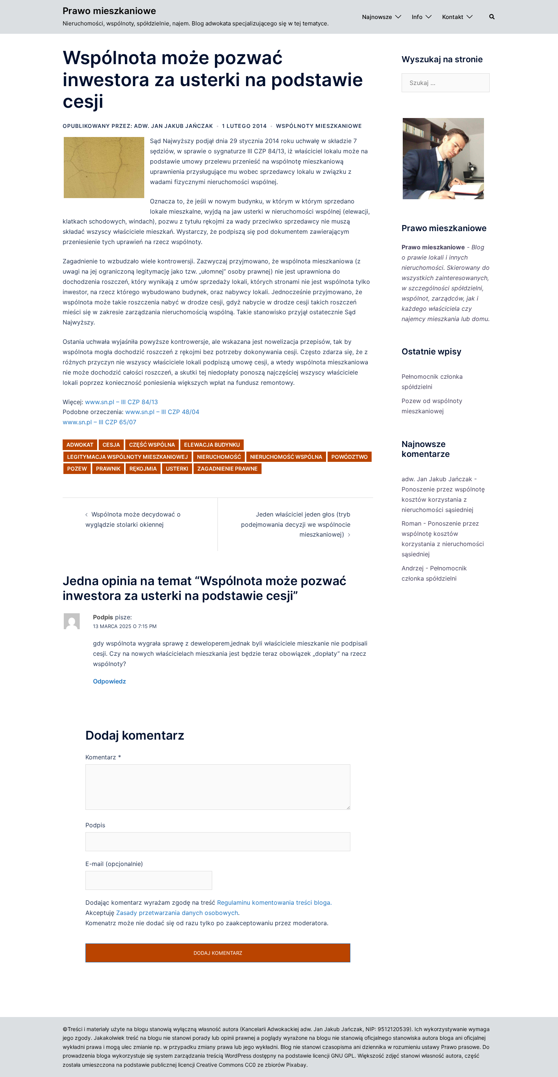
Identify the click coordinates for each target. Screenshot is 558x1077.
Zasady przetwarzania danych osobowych (177, 912)
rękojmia (143, 468)
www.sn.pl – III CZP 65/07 (99, 422)
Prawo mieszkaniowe (109, 10)
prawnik (108, 468)
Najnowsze (377, 16)
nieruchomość (219, 456)
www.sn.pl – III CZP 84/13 (121, 402)
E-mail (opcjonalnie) (114, 864)
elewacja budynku (212, 444)
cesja (111, 444)
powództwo (349, 456)
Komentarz (103, 757)
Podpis (95, 825)
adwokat (79, 444)
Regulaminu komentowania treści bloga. (274, 902)
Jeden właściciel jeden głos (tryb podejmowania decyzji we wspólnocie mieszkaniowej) (295, 524)
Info (417, 16)
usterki (177, 468)
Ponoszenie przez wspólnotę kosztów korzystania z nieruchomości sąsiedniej (443, 499)
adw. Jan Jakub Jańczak (173, 126)
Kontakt (452, 16)
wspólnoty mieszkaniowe (319, 126)
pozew (77, 468)
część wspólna (152, 444)
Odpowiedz (109, 681)
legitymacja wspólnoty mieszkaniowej (127, 456)
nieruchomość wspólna (286, 456)
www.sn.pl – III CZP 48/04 (162, 412)
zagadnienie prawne (227, 468)
